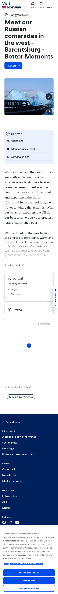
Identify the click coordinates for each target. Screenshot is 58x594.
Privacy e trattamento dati (18, 454)
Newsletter (9, 475)
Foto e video (9, 496)
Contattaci (8, 469)
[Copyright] (49, 111)
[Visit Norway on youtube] (17, 522)
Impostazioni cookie (29, 588)
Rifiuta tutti (29, 580)
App (4, 501)
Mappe (6, 507)
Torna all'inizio (13, 421)
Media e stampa (11, 481)
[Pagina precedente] (9, 96)
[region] (29, 559)
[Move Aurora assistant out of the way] (53, 287)
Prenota (11, 65)
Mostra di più (16, 265)
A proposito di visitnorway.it (19, 436)
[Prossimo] (49, 96)
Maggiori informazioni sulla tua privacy (23, 563)
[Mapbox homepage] (43, 324)
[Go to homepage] (11, 5)
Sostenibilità (9, 442)
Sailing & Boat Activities (21, 396)
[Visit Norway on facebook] (4, 522)
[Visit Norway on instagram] (10, 522)
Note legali (8, 448)
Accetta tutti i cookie (29, 572)
